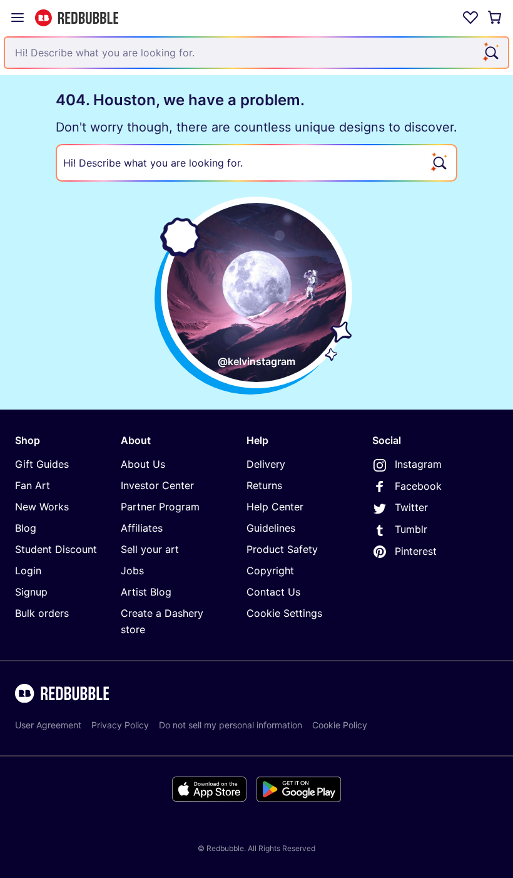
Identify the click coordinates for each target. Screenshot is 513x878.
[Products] (17, 17)
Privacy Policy (120, 725)
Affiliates (142, 528)
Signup (31, 592)
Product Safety (282, 549)
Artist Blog (146, 592)
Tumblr (411, 529)
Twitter (411, 507)
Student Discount (56, 549)
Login (28, 570)
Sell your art (150, 549)
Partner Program (160, 506)
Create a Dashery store (162, 621)
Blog (25, 528)
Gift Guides (42, 464)
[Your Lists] (470, 17)
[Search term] (490, 52)
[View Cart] (495, 17)
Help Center (274, 506)
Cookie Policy (339, 725)
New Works (42, 506)
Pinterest (416, 551)
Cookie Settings (284, 613)
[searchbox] (256, 162)
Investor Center (157, 485)
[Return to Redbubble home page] (76, 17)
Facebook (418, 486)
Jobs (132, 570)
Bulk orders (42, 613)
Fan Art (32, 485)
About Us (143, 464)
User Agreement (48, 725)
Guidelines (270, 528)
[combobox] (256, 53)
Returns (264, 485)
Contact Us (273, 592)
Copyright (270, 570)
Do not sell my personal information (230, 725)
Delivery (265, 464)
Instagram (418, 464)
